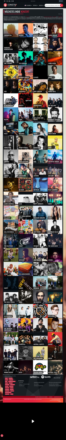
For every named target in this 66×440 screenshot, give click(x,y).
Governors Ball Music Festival (55, 385)
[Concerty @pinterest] (8, 1)
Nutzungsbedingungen (56, 399)
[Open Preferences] (2, 435)
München (11, 379)
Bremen (6, 386)
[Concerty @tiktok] (11, 1)
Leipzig (11, 387)
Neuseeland (60, 16)
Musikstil (41, 5)
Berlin (6, 378)
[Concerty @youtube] (13, 1)
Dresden (11, 389)
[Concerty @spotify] (9, 1)
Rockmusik (27, 16)
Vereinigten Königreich (48, 16)
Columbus (28, 5)
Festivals (35, 5)
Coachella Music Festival (24, 384)
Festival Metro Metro (38, 385)
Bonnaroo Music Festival (39, 382)
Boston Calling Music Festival (55, 382)
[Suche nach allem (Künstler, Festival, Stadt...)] (61, 5)
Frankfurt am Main (12, 381)
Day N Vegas (36, 384)
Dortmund (7, 384)
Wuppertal (7, 394)
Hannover (7, 387)
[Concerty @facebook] (4, 1)
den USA (54, 16)
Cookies (59, 401)
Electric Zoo (21, 385)
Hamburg (10, 378)
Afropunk (21, 382)
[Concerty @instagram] (6, 1)
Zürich (12, 394)
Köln (6, 381)
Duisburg (7, 389)
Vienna (6, 379)
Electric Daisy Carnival (54, 384)
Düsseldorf (12, 384)
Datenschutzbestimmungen (55, 400)
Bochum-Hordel (8, 392)
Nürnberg (11, 386)
